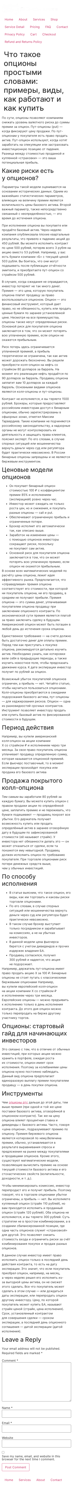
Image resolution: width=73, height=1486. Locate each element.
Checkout (49, 34)
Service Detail (14, 27)
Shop (54, 19)
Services (39, 19)
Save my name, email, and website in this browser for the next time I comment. (31, 1458)
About (23, 19)
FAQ (48, 27)
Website (7, 1437)
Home (9, 19)
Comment (10, 1360)
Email (7, 1422)
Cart (33, 34)
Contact (62, 27)
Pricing (35, 27)
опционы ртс (18, 1102)
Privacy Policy (15, 34)
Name (7, 1407)
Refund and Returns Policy (23, 42)
